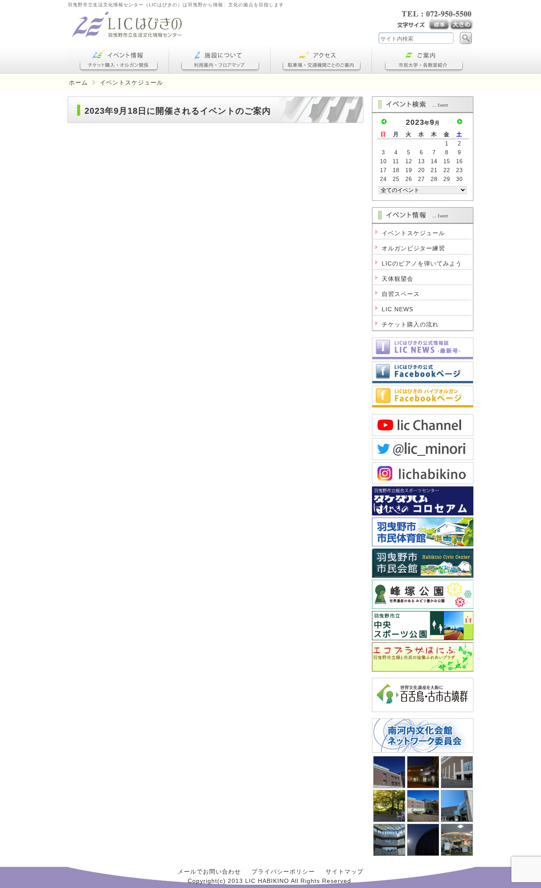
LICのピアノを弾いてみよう (422, 263)
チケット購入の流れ (410, 324)
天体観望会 (397, 278)
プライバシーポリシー (283, 871)
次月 (459, 122)
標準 (439, 24)
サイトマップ (344, 871)
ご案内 (422, 60)
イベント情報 (118, 60)
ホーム (78, 82)
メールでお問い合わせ (209, 871)
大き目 (461, 24)
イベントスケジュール (413, 233)
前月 (384, 122)
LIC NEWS (397, 309)
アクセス (321, 60)
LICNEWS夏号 (422, 348)
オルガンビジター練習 (413, 248)
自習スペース (401, 294)
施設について (219, 60)
